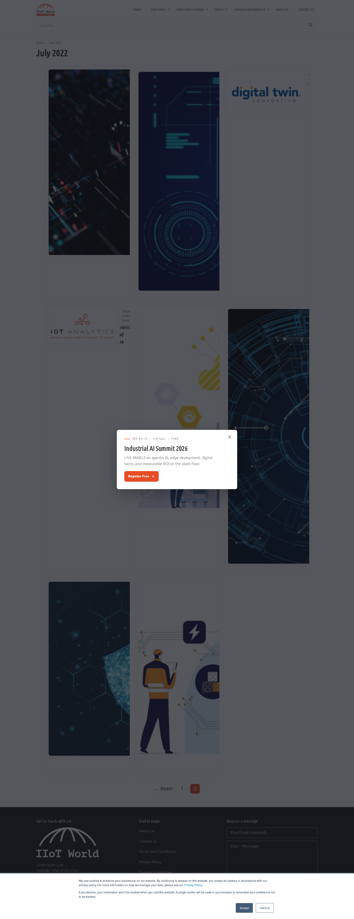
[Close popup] (230, 437)
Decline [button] (265, 908)
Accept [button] (244, 908)
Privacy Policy (193, 885)
